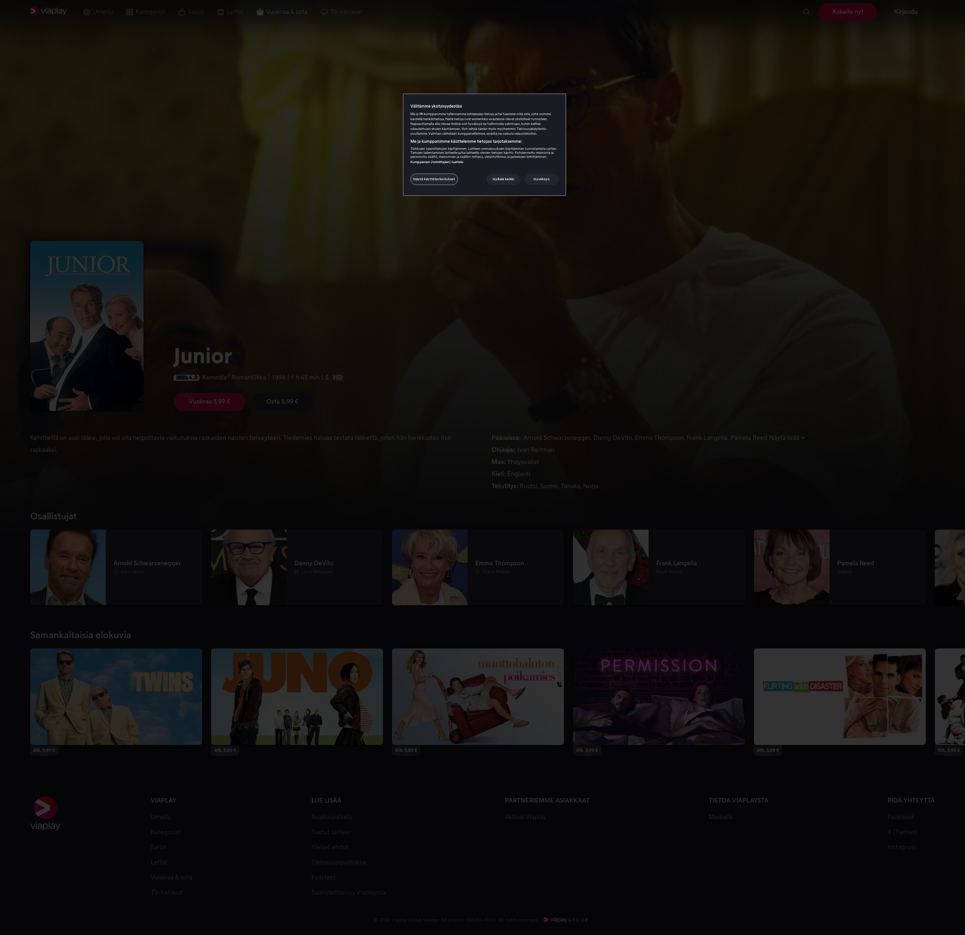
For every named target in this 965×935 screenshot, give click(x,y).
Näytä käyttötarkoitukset (434, 179)
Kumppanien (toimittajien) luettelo (436, 162)
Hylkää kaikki (503, 179)
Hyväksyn (542, 179)
